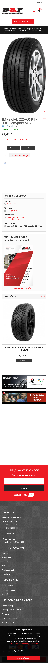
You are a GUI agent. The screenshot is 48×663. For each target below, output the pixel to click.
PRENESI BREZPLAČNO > (24, 288)
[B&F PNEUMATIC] (12, 11)
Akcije (4, 566)
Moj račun (6, 594)
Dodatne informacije (19, 155)
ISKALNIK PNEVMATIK (21, 22)
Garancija (5, 614)
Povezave (40, 3)
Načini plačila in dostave (11, 610)
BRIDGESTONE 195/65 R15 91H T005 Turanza (21, 349)
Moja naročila (7, 585)
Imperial (7, 30)
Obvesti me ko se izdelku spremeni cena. (15, 139)
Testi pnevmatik (8, 570)
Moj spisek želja (8, 590)
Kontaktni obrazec (9, 622)
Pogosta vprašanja (9, 618)
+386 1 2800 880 (13, 204)
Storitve (5, 561)
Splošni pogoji (7, 605)
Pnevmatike (16, 28)
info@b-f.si (12, 210)
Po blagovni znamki (31, 28)
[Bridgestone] (24, 375)
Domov (6, 28)
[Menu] (34, 10)
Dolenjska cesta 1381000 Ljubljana (15, 218)
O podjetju (6, 574)
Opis (5, 155)
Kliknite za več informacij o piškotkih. (24, 644)
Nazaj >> (43, 118)
